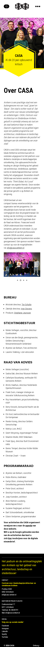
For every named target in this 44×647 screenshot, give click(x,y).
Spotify (4, 634)
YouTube (5, 637)
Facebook (5, 626)
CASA (12, 645)
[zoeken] (6, 6)
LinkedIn (5, 631)
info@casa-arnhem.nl (9, 595)
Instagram (5, 628)
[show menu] (38, 6)
